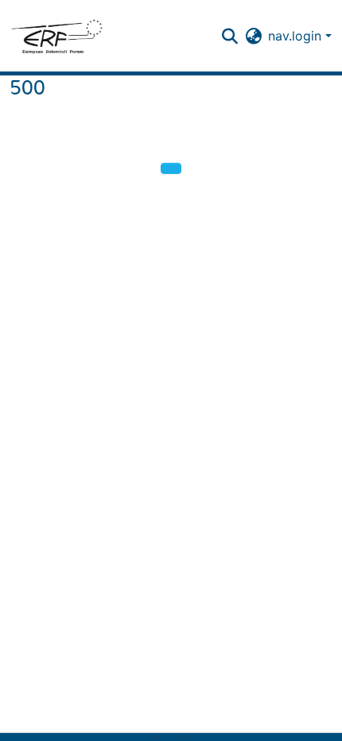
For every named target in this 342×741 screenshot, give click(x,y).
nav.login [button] (296, 36)
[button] (56, 36)
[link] (164, 737)
